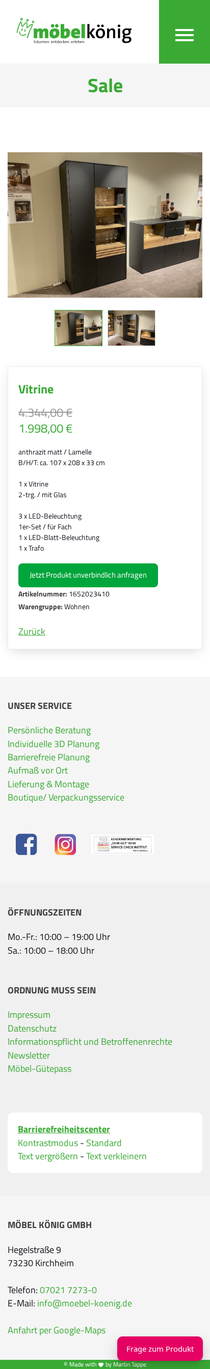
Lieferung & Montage (48, 784)
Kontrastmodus (48, 1143)
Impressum (29, 1014)
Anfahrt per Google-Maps (57, 1330)
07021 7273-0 (68, 1290)
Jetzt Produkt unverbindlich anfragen (88, 575)
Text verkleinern (116, 1156)
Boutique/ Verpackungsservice (66, 797)
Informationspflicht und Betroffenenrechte (90, 1041)
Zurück (31, 631)
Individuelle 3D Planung (53, 744)
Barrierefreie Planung (49, 757)
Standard (104, 1143)
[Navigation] (184, 32)
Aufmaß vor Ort (38, 770)
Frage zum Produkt (160, 1349)
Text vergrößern (48, 1156)
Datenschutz (32, 1028)
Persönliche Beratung (49, 730)
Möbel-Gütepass (39, 1068)
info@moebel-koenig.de (84, 1303)
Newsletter (29, 1055)
